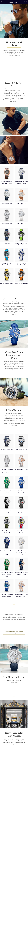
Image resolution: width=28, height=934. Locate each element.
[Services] (5, 2)
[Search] (24, 2)
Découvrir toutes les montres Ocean (14, 632)
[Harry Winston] (14, 2)
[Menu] (2, 2)
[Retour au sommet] (25, 931)
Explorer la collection (14, 687)
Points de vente (14, 749)
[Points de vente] (26, 2)
